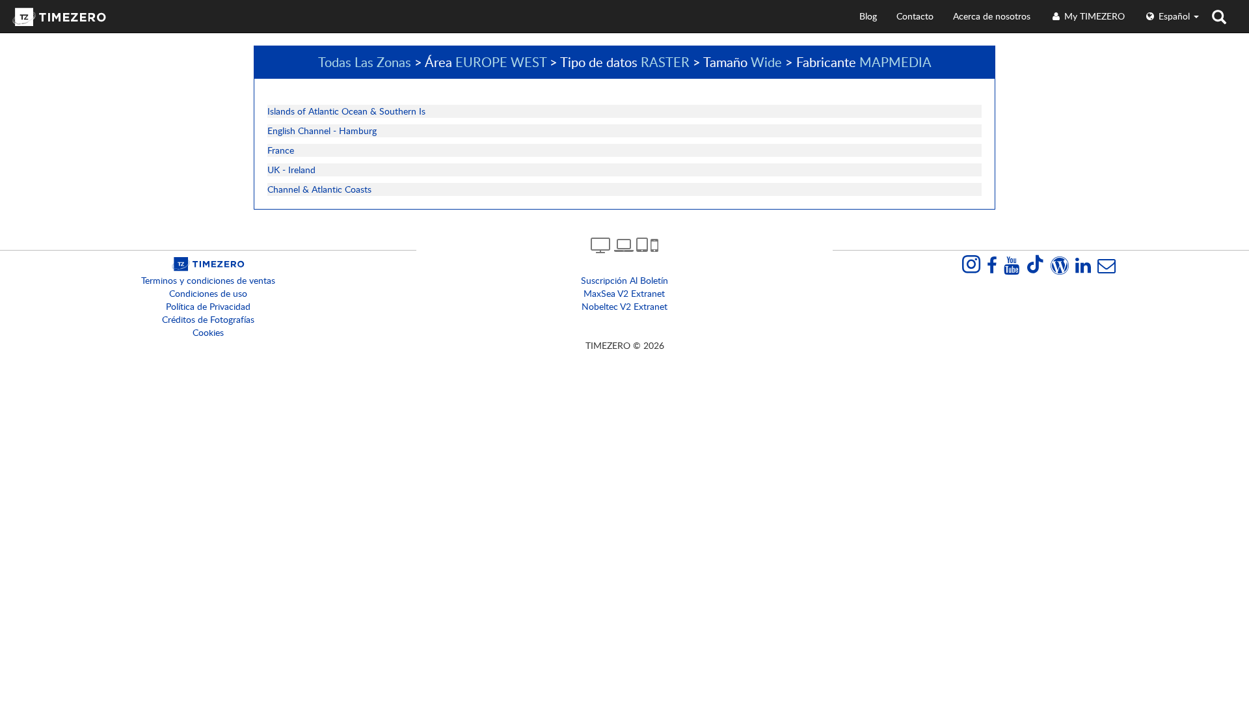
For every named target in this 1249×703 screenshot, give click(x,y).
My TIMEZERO (1093, 16)
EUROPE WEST (500, 62)
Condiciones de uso (208, 293)
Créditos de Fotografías (208, 319)
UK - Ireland (291, 169)
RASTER (665, 62)
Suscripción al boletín (624, 280)
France (280, 150)
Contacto (914, 16)
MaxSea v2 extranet (624, 293)
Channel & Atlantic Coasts (319, 189)
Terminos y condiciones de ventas (208, 280)
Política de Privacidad (208, 306)
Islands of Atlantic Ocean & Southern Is (346, 111)
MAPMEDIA (895, 62)
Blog (868, 16)
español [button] (1174, 16)
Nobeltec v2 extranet (624, 306)
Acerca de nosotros (991, 16)
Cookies (208, 332)
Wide (766, 62)
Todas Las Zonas (364, 62)
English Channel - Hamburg (322, 130)
